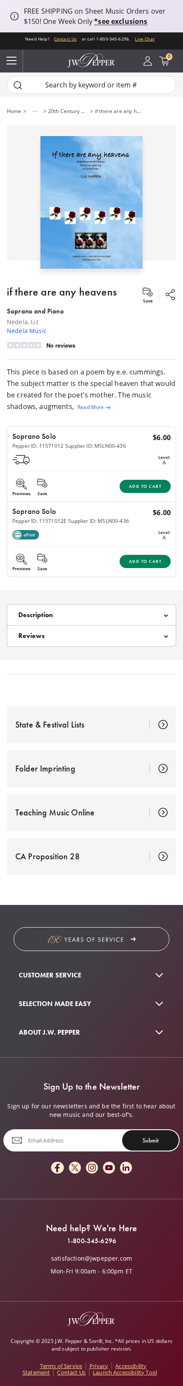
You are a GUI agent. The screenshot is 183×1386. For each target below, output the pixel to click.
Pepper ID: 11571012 (37, 445)
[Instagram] (92, 1168)
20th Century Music (68, 111)
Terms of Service (61, 1366)
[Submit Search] (18, 85)
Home (14, 111)
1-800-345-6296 (91, 1241)
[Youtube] (109, 1168)
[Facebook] (57, 1168)
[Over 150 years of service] (91, 939)
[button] (91, 200)
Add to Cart (145, 486)
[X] (75, 1168)
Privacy (98, 1366)
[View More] (35, 111)
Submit (150, 1140)
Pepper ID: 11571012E (39, 521)
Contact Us (65, 39)
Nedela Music (27, 331)
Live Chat (144, 39)
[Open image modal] (91, 205)
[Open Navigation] (11, 60)
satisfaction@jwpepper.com (91, 1258)
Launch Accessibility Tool (125, 1372)
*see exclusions (120, 21)
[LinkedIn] (126, 1168)
